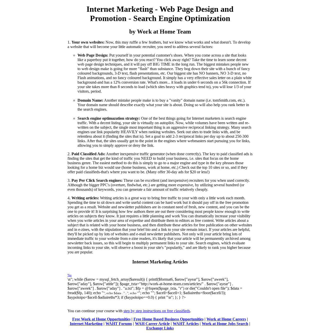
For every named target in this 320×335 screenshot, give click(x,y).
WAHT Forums (119, 323)
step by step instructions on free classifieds (157, 311)
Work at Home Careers (226, 319)
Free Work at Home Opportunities (101, 319)
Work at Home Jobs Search (225, 323)
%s (70, 275)
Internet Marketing (86, 323)
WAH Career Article (152, 323)
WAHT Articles (186, 323)
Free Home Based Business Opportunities (169, 319)
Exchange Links (160, 328)
